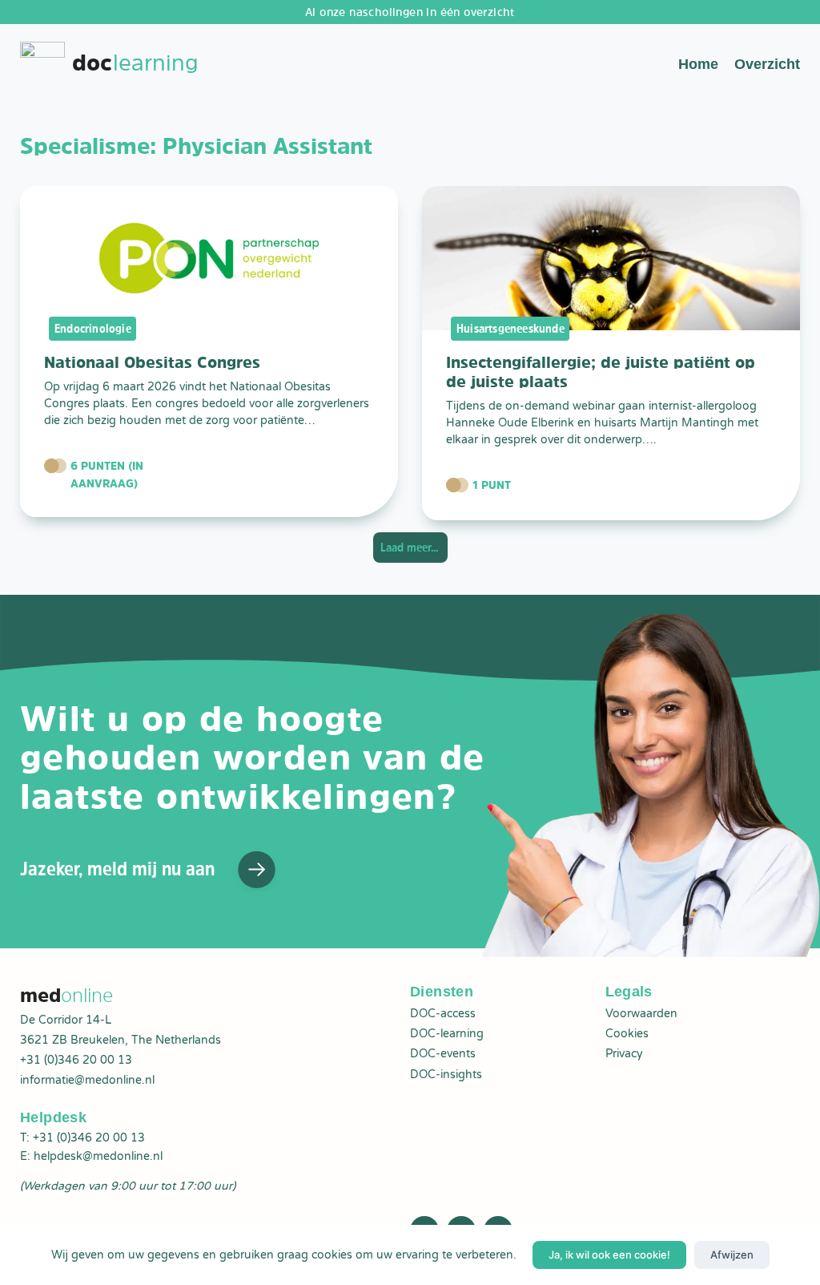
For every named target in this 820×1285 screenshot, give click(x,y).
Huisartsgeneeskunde (510, 328)
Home (698, 64)
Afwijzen (732, 1254)
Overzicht (767, 64)
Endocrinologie (92, 328)
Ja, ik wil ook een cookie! (609, 1254)
